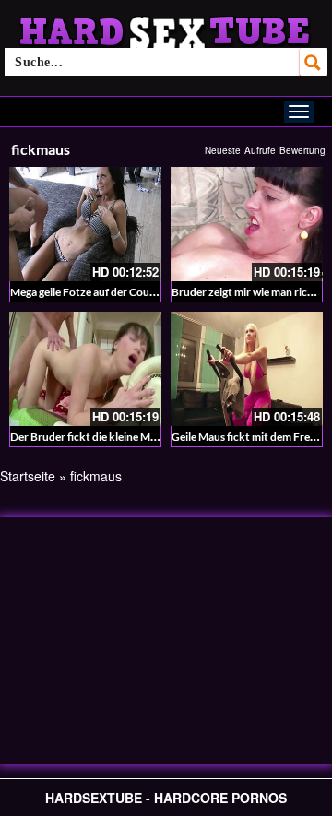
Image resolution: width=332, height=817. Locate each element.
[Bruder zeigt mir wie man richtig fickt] (247, 224)
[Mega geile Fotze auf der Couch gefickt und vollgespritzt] (85, 224)
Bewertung (302, 150)
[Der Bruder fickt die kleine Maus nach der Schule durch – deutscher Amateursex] (85, 369)
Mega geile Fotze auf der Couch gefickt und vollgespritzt (146, 292)
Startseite (27, 476)
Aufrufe (260, 150)
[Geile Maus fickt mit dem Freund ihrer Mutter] (247, 369)
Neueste (223, 150)
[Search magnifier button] (313, 62)
